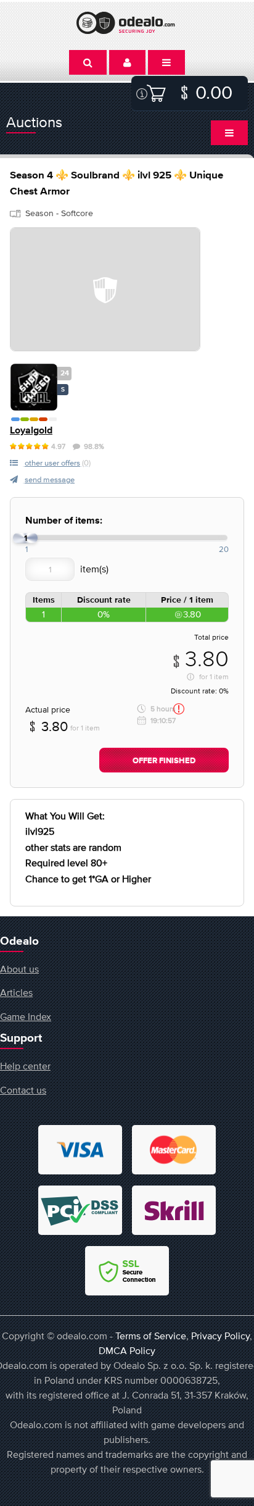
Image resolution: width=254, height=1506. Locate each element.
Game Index (25, 1016)
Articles (16, 992)
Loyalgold (31, 430)
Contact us (23, 1089)
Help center (25, 1065)
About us (19, 968)
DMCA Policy (127, 1350)
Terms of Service (150, 1335)
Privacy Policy (220, 1335)
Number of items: (63, 520)
